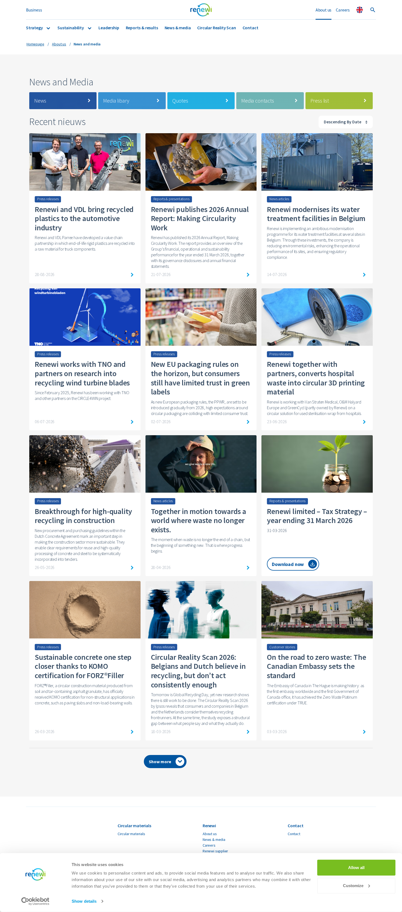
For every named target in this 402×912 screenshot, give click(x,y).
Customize (353, 885)
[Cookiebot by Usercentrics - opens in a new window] (35, 901)
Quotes (180, 100)
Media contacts (257, 100)
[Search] (372, 10)
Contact (250, 27)
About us (324, 10)
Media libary (116, 100)
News (40, 100)
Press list (319, 100)
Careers (343, 10)
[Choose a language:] (359, 10)
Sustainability (71, 27)
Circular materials (131, 833)
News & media (178, 27)
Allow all (356, 867)
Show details (84, 901)
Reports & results (142, 27)
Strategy (34, 27)
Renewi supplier (215, 851)
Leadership (108, 27)
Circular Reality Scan (216, 27)
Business (34, 10)
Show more (160, 761)
